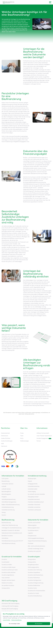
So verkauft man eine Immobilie (36, 494)
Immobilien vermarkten (34, 507)
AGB (2, 443)
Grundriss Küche (32, 588)
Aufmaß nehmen (6, 489)
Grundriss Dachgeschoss (34, 580)
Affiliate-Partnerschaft (43, 433)
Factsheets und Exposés (34, 509)
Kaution (4, 515)
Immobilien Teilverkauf (34, 504)
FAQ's (21, 438)
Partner (39, 441)
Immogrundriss (6, 588)
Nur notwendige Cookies (14, 623)
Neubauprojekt (32, 478)
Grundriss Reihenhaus (34, 577)
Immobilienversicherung (8, 509)
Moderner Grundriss (7, 583)
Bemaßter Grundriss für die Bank (11, 530)
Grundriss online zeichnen (8, 572)
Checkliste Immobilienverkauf (36, 502)
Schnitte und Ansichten (34, 522)
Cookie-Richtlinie (5, 438)
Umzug (3, 512)
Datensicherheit (5, 433)
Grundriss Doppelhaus (34, 572)
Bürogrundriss (32, 559)
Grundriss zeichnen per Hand (9, 569)
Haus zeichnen (6, 577)
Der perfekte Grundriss (8, 585)
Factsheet (30, 543)
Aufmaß (4, 486)
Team (21, 435)
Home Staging (32, 491)
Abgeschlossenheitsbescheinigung (37, 541)
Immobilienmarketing (33, 486)
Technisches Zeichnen (7, 483)
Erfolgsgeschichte (32, 483)
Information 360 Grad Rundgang (10, 603)
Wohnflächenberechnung (8, 499)
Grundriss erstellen (7, 564)
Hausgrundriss (32, 562)
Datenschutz (4, 435)
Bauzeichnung (5, 481)
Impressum (4, 446)
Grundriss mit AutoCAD (34, 551)
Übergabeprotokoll (33, 496)
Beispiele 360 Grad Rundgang (10, 608)
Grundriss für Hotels (33, 593)
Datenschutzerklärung (16, 620)
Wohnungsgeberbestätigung (36, 538)
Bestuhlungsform (6, 491)
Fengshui (4, 496)
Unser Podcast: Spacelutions (44, 435)
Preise (22, 433)
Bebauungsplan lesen (34, 527)
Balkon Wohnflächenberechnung (10, 504)
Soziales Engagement (42, 438)
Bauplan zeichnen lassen (8, 580)
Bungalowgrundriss (33, 564)
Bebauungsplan (32, 525)
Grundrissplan (5, 562)
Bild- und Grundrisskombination (36, 546)
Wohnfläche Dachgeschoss (9, 502)
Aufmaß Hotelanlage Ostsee (35, 548)
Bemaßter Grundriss (7, 535)
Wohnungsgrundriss (33, 567)
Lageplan (30, 533)
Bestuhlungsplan (6, 494)
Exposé (30, 481)
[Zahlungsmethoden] (10, 466)
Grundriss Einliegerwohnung (35, 583)
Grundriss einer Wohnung (35, 569)
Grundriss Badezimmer (34, 585)
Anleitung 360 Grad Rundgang (10, 606)
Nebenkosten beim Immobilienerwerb (12, 533)
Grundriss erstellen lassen (8, 567)
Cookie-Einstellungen (6, 441)
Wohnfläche (5, 538)
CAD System (5, 478)
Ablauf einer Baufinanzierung (10, 525)
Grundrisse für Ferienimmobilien (36, 590)
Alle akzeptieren (38, 623)
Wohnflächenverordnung (8, 543)
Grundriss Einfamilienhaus (35, 596)
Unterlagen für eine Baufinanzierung (11, 527)
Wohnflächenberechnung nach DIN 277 (12, 541)
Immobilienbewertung (8, 507)
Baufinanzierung (6, 522)
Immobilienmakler (32, 489)
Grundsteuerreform (33, 530)
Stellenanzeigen (24, 441)
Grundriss (4, 559)
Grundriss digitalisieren (8, 575)
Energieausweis (32, 535)
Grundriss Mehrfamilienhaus (35, 575)
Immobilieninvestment (34, 499)
